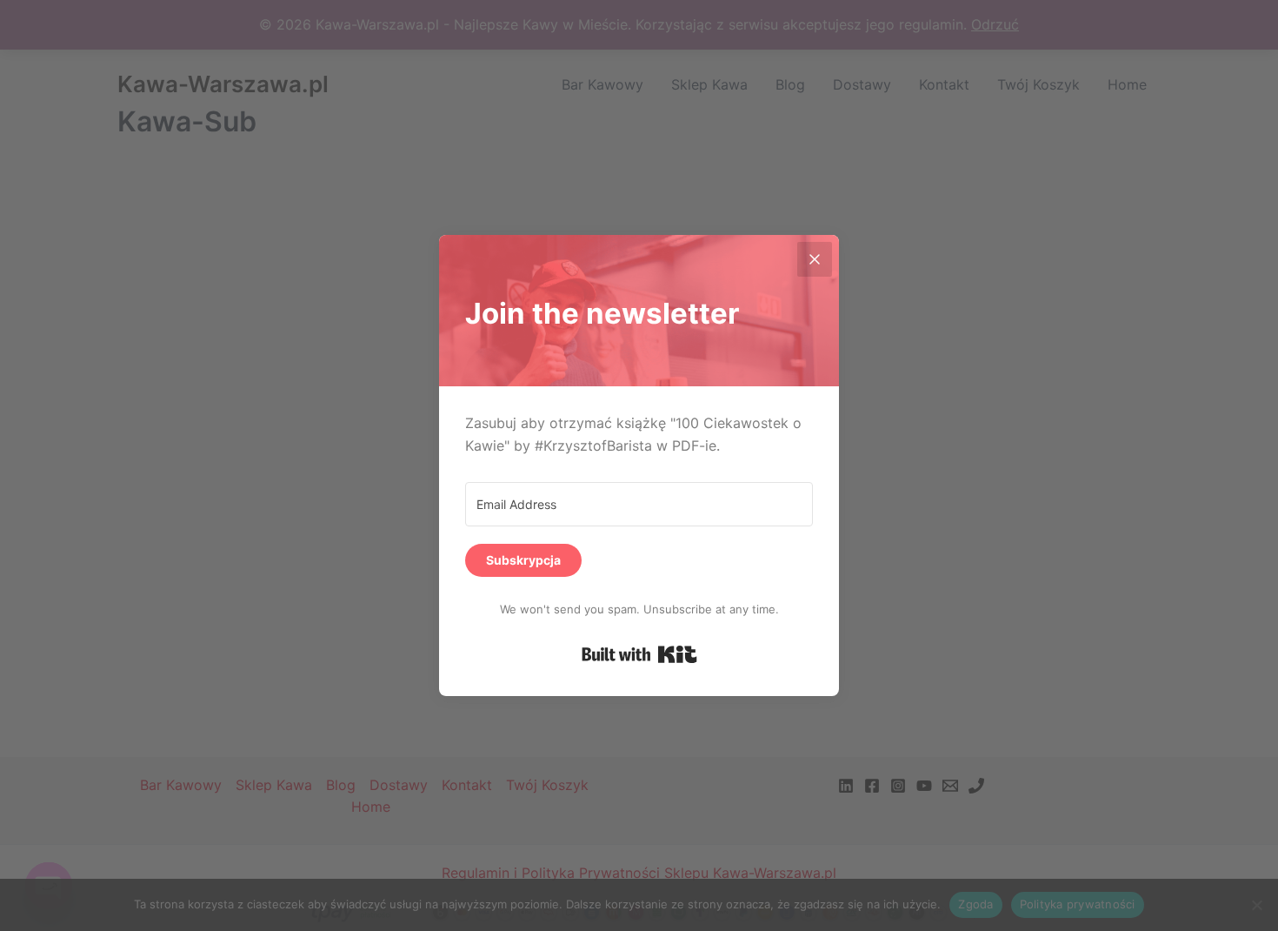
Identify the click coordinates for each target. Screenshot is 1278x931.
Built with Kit (639, 654)
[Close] (814, 259)
